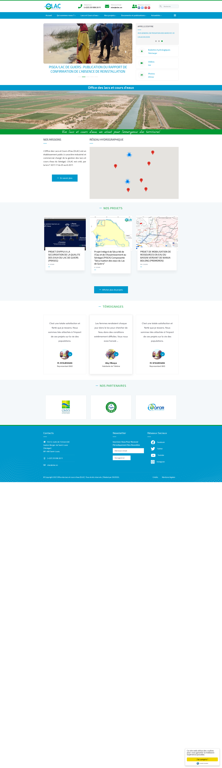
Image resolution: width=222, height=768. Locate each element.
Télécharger (152, 53)
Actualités (155, 15)
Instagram (161, 462)
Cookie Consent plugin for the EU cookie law (202, 763)
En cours (144, 264)
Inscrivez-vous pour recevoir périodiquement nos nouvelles (126, 443)
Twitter (160, 449)
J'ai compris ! (202, 759)
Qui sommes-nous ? (65, 15)
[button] (50, 33)
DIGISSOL (115, 477)
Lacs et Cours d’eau (89, 15)
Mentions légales (168, 477)
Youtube (161, 455)
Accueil (49, 15)
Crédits (155, 477)
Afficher (151, 77)
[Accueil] (52, 5)
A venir (51, 264)
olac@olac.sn (52, 465)
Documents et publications (133, 15)
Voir (149, 65)
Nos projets (109, 15)
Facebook (161, 442)
